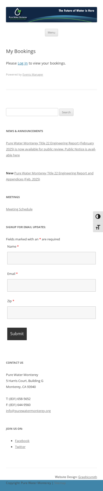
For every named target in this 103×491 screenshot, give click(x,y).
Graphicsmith (87, 477)
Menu (51, 32)
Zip (10, 301)
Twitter (20, 446)
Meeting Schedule (19, 209)
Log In (23, 63)
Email (12, 273)
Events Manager (32, 74)
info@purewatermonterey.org (28, 410)
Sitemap (60, 483)
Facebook (22, 440)
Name (13, 246)
